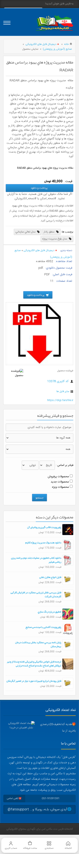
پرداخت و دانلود (39, 188)
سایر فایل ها (62, 391)
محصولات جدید (60, 481)
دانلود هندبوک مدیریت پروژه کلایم (43, 542)
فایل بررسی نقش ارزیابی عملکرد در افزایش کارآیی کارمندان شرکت (36, 594)
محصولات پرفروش (58, 476)
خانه (66, 44)
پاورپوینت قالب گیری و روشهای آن (44, 527)
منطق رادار (49, 232)
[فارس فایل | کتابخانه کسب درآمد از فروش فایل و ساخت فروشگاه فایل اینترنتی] (54, 23)
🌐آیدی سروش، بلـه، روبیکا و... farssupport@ (40, 809)
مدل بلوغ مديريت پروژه (55, 239)
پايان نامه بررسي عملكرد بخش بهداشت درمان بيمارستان (38, 644)
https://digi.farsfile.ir (60, 400)
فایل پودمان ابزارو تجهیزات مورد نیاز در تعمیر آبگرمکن (33, 681)
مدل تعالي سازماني (25, 232)
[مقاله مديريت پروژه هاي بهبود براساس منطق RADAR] (39, 364)
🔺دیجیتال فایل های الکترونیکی (42, 44)
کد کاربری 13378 (58, 381)
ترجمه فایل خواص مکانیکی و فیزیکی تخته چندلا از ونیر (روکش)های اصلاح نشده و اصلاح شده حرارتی (34, 663)
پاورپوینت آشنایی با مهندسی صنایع (43, 627)
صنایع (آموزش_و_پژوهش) (57, 49)
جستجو (39, 497)
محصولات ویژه (60, 487)
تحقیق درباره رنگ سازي (49, 612)
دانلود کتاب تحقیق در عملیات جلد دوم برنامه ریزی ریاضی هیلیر (36, 560)
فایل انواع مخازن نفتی (50, 577)
